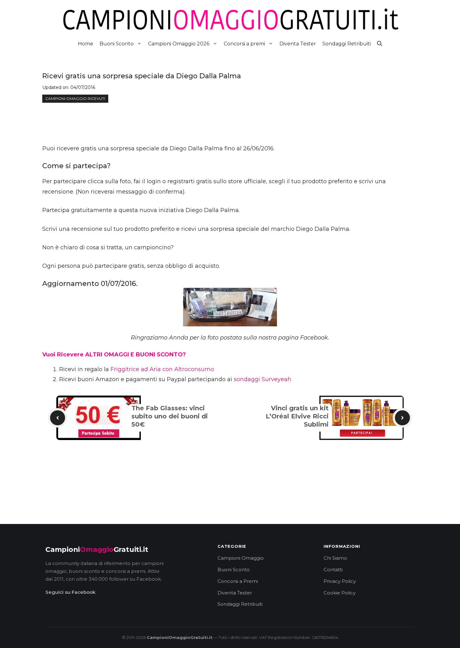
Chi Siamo (335, 558)
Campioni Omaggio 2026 (178, 44)
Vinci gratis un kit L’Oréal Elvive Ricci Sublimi (297, 416)
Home (85, 44)
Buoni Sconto (117, 44)
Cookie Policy (339, 593)
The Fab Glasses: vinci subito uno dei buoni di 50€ (169, 416)
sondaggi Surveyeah (262, 379)
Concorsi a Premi (237, 581)
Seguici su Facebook (70, 592)
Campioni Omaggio (240, 558)
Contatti (333, 570)
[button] (379, 43)
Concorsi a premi (244, 44)
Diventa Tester (297, 44)
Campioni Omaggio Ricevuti (75, 98)
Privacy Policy (340, 581)
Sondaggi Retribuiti (346, 44)
